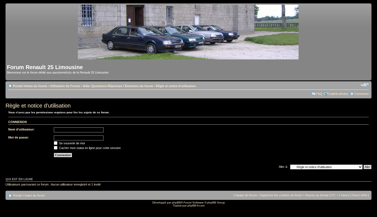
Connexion (361, 93)
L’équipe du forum (245, 195)
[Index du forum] (188, 57)
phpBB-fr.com (196, 205)
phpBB (176, 202)
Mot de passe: (18, 137)
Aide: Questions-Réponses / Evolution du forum (118, 86)
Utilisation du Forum (65, 86)
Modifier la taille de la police (365, 84)
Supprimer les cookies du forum (281, 195)
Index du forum (36, 86)
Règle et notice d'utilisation (176, 86)
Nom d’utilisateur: (21, 129)
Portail (17, 86)
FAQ (319, 93)
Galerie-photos (338, 93)
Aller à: (283, 166)
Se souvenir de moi (71, 143)
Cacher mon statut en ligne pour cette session (89, 148)
